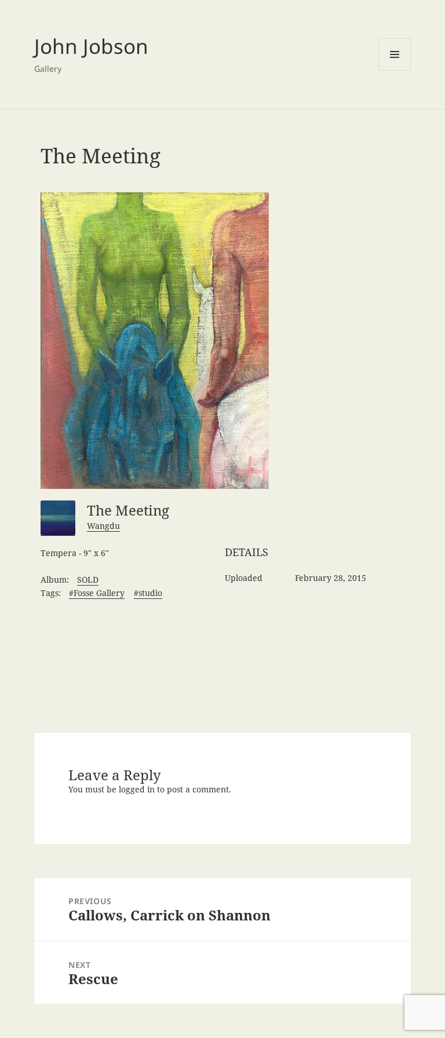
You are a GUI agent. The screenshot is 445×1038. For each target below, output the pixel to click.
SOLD (88, 579)
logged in (137, 789)
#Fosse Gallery (97, 592)
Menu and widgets (394, 54)
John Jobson (91, 46)
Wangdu (103, 525)
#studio (148, 592)
